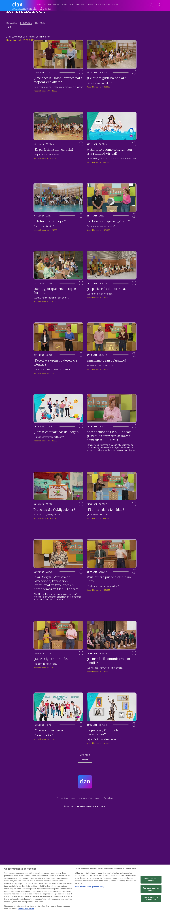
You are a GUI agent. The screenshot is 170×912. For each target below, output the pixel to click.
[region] (85, 888)
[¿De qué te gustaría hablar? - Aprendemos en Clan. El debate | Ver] (111, 65)
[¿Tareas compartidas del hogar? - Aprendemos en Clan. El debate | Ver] (58, 422)
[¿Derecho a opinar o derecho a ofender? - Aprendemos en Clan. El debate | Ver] (58, 348)
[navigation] (88, 4)
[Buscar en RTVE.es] (151, 5)
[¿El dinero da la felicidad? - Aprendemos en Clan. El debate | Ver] (111, 495)
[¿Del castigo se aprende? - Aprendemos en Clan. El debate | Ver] (58, 646)
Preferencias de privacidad (151, 897)
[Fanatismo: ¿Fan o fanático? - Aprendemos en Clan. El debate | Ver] (111, 348)
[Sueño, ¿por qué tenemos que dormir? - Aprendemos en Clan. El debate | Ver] (58, 276)
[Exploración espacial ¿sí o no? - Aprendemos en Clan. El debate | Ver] (111, 206)
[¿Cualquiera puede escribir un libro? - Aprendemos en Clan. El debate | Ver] (111, 569)
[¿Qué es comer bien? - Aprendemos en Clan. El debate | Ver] (58, 718)
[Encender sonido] (79, 76)
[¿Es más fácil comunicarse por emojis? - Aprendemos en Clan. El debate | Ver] (111, 646)
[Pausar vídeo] (79, 82)
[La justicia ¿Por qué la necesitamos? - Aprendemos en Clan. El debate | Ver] (111, 718)
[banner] (24, 4)
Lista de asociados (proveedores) (89, 886)
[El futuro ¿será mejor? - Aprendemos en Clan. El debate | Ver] (58, 206)
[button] (9, 5)
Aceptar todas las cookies (150, 879)
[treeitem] (44, 4)
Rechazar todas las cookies (151, 888)
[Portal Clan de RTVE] (17, 4)
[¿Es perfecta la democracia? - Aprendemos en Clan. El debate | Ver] (58, 137)
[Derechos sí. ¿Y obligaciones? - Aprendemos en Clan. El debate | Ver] (58, 495)
